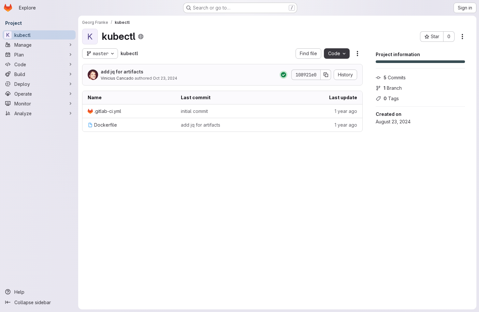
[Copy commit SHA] (326, 75)
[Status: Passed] (283, 75)
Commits (395, 77)
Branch (393, 88)
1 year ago (346, 111)
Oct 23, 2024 (165, 78)
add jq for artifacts (122, 71)
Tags (391, 98)
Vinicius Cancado (117, 78)
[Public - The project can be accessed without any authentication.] (140, 36)
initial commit (194, 111)
